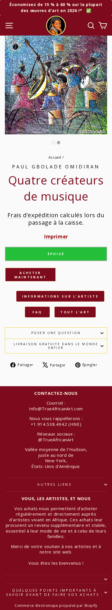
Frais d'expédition (33, 215)
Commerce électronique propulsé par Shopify (56, 605)
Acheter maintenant (30, 275)
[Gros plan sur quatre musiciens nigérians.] (58, 142)
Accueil (55, 157)
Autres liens (54, 484)
